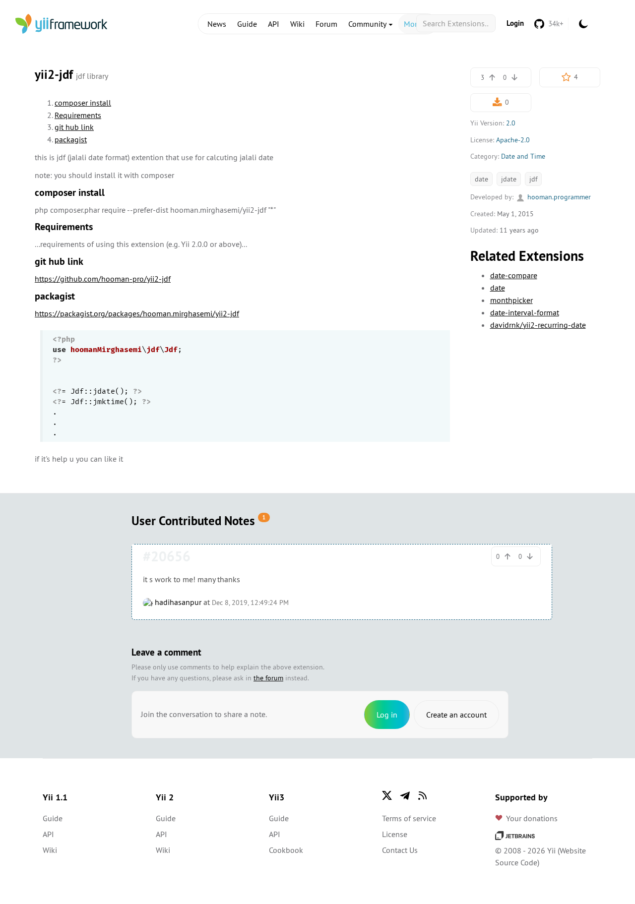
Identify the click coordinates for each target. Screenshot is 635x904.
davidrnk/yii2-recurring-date (538, 325)
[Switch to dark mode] (583, 24)
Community (368, 24)
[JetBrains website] (515, 835)
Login (515, 23)
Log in (387, 715)
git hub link (74, 127)
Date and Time (523, 156)
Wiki (297, 24)
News (216, 24)
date (481, 179)
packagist (71, 139)
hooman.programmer (558, 196)
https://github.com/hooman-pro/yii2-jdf (103, 279)
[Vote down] (514, 77)
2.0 (510, 123)
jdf (533, 179)
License (394, 834)
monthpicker (511, 300)
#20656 (166, 556)
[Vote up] (492, 77)
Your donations (532, 818)
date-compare (513, 275)
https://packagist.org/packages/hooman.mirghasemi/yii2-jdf (137, 313)
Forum (326, 24)
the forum (268, 677)
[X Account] (387, 795)
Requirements (78, 115)
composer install (83, 103)
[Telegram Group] (405, 795)
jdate (508, 179)
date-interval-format (524, 312)
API (273, 24)
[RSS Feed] (423, 795)
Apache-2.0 (513, 139)
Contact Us (400, 850)
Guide (247, 24)
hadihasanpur (177, 602)
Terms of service (409, 818)
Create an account (456, 715)
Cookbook (286, 850)
